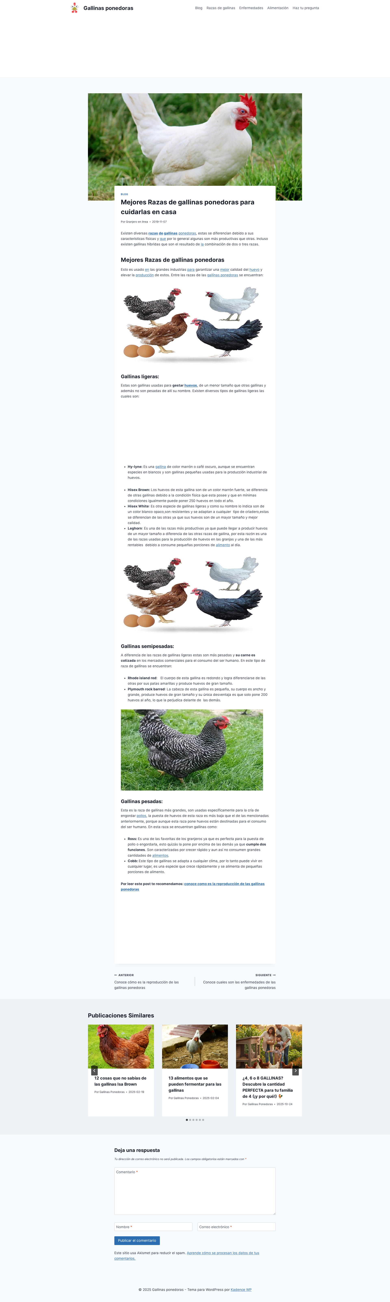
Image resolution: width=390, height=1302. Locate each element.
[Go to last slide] (94, 1070)
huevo (254, 269)
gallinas (171, 233)
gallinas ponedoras (222, 275)
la (202, 244)
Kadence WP (241, 1290)
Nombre (124, 1227)
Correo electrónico (215, 1227)
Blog (198, 8)
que (163, 239)
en (147, 269)
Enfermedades (251, 8)
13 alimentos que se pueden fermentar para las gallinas (195, 1084)
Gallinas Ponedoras (112, 1092)
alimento (223, 545)
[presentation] (121, 1046)
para (191, 269)
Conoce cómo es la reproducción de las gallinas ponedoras (146, 981)
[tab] (187, 1120)
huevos (190, 385)
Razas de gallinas (221, 8)
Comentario (127, 1172)
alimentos (160, 855)
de (161, 233)
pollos (141, 816)
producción (145, 275)
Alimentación (277, 8)
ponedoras (187, 233)
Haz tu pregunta (306, 8)
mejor (224, 269)
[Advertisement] (195, 46)
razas (153, 233)
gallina (160, 467)
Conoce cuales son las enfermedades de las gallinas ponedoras (239, 981)
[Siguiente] (295, 1070)
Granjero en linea (137, 221)
